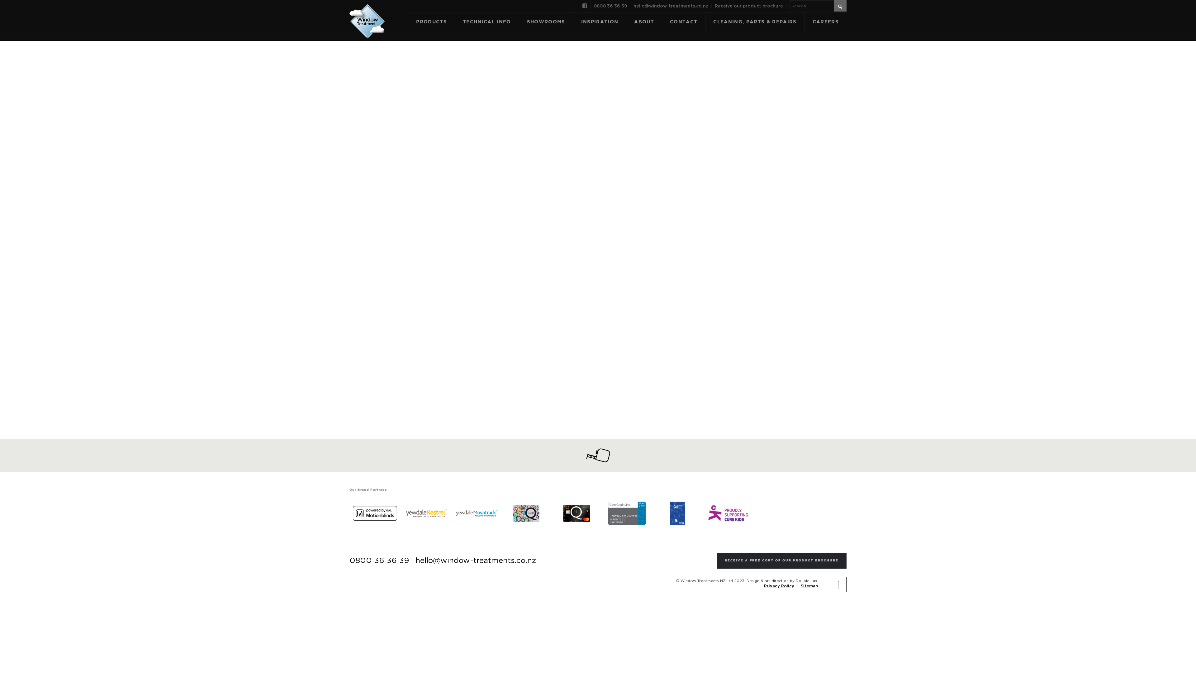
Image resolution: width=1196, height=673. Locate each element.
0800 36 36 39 (610, 6)
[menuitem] (585, 6)
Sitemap (809, 586)
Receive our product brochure (749, 6)
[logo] (367, 14)
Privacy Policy (779, 586)
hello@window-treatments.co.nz (671, 6)
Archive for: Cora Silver (598, 220)
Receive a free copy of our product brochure (781, 560)
